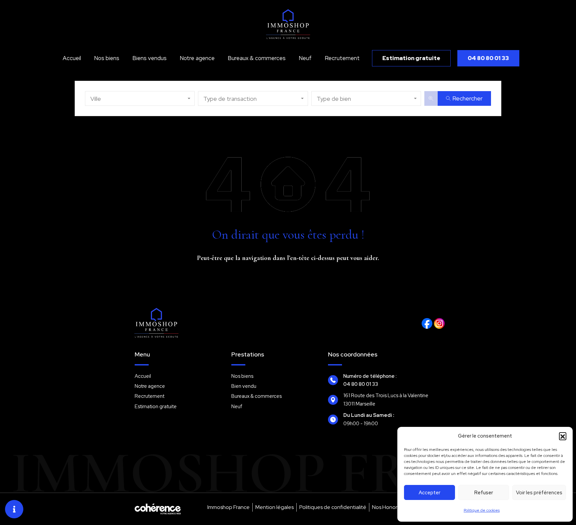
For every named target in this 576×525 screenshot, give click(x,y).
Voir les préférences (539, 492)
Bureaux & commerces (257, 58)
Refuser (483, 492)
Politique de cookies (482, 510)
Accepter (429, 492)
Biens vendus (149, 58)
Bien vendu (243, 386)
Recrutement (342, 58)
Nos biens (106, 58)
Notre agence (197, 58)
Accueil (72, 58)
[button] (562, 436)
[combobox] (140, 98)
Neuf (305, 58)
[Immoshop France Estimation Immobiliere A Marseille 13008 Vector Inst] (439, 323)
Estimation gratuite (156, 406)
